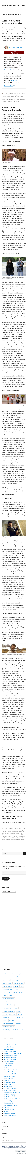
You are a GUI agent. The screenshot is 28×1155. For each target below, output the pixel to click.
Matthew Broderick (6, 837)
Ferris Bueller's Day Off (12, 833)
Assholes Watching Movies (11, 1045)
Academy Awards (19, 974)
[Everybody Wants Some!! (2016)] (20, 920)
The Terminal (16, 99)
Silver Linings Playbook (16, 839)
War (22, 1030)
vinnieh (6, 1111)
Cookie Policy (10, 1149)
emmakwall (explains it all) (12, 1057)
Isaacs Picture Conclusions (11, 1072)
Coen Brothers (14, 831)
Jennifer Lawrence (16, 834)
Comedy (4, 96)
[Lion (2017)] (20, 932)
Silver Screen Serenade (15, 47)
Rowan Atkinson (9, 99)
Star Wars (12, 1020)
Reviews (4, 1130)
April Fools (14, 80)
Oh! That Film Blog (9, 1082)
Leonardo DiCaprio (8, 1005)
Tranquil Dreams (9, 1109)
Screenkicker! (8, 1086)
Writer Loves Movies (10, 1115)
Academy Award (8, 974)
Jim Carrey (17, 96)
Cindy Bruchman (9, 1049)
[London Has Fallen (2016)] (8, 920)
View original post (8, 85)
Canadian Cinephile (9, 1047)
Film (8, 96)
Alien (18, 977)
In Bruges (11, 96)
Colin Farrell (20, 95)
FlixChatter (7, 1068)
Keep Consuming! (8, 862)
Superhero (18, 1023)
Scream (5, 1020)
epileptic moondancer (10, 1059)
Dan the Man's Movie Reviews (12, 1053)
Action (5, 977)
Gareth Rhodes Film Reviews (12, 1070)
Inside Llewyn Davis (8, 998)
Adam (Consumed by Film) (11, 93)
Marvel (16, 1008)
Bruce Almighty (13, 95)
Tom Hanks (8, 101)
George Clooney (18, 992)
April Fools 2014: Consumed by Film (12, 22)
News (4, 1137)
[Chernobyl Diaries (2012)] (20, 944)
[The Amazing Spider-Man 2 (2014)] (8, 944)
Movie (18, 1011)
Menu (23, 5)
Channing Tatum (19, 983)
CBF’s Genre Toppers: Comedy (11, 108)
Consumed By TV (7, 1140)
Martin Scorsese (7, 1008)
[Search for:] (12, 853)
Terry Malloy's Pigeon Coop (12, 1092)
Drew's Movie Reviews (10, 1055)
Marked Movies (8, 1078)
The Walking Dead (8, 1030)
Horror (10, 995)
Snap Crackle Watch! (10, 1090)
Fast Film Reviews (9, 1061)
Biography (15, 980)
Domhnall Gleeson (8, 989)
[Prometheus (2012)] (20, 956)
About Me (5, 1126)
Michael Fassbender (9, 1011)
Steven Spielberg (8, 1023)
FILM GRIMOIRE (8, 1063)
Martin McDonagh (20, 836)
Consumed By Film (10, 5)
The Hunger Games (8, 1026)
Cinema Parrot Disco (10, 1051)
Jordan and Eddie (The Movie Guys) (14, 1074)
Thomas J (6, 1107)
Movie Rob (7, 1080)
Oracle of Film (8, 1084)
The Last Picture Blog (10, 1097)
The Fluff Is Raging (9, 1094)
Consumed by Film (9, 70)
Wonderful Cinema (9, 1113)
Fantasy (5, 992)
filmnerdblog (7, 1065)
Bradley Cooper (20, 830)
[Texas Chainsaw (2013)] (8, 909)
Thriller (17, 1030)
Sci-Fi (12, 1017)
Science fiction (19, 1017)
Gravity (5, 995)
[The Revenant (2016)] (20, 909)
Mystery (5, 1014)
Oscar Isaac (12, 1014)
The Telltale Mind (9, 1103)
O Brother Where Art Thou (18, 837)
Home (4, 1122)
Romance (6, 1017)
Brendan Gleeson (6, 831)
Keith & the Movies (9, 1076)
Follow (6, 878)
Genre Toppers (11, 830)
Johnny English (10, 98)
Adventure (11, 977)
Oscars (20, 1014)
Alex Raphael (7, 1043)
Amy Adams (6, 980)
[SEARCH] (24, 853)
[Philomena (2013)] (8, 932)
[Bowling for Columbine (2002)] (8, 956)
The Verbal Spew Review (11, 1105)
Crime (22, 986)
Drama (17, 989)
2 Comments (16, 101)
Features (6, 95)
